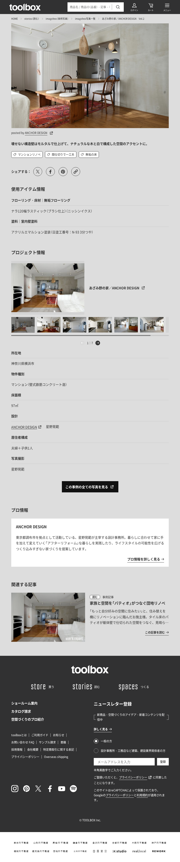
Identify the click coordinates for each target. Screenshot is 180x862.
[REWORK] (159, 851)
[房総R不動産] (60, 843)
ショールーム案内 (24, 703)
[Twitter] (38, 788)
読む (95, 597)
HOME (14, 18)
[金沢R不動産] (100, 843)
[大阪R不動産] (139, 843)
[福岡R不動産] (21, 851)
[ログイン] (134, 7)
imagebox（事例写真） (57, 18)
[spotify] (73, 788)
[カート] (151, 7)
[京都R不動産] (119, 843)
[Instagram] (14, 788)
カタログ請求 (21, 711)
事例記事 (108, 597)
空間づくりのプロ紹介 (27, 719)
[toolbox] (90, 669)
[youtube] (61, 788)
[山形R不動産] (41, 843)
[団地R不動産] (60, 851)
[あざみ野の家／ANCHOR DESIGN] (48, 288)
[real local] (139, 851)
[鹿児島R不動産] (41, 851)
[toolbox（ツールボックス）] (25, 7)
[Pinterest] (26, 788)
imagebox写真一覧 (85, 18)
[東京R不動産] (21, 843)
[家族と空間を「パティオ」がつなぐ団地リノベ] (90, 617)
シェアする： (21, 171)
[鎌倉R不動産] (80, 843)
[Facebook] (49, 788)
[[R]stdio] (119, 851)
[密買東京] (100, 851)
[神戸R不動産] (159, 843)
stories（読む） (31, 18)
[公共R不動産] (80, 851)
